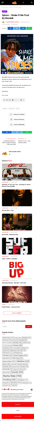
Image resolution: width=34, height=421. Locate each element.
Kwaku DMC (6, 358)
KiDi (23, 350)
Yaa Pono (6, 385)
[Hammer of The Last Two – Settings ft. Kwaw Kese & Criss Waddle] (17, 172)
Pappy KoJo (16, 366)
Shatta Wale (12, 376)
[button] (31, 389)
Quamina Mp (7, 369)
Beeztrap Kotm (6, 340)
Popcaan (24, 366)
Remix (23, 369)
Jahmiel (16, 348)
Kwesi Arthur (9, 361)
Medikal (23, 361)
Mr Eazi (6, 364)
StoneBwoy (9, 380)
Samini (6, 372)
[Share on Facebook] (10, 28)
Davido (26, 342)
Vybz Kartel (15, 383)
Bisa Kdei (15, 340)
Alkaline (18, 337)
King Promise (7, 352)
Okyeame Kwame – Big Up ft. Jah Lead (14, 283)
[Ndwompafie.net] (15, 2)
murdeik (5, 108)
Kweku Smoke (17, 358)
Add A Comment (17, 313)
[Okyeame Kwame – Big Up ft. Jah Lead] (17, 270)
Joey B (6, 350)
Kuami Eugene (20, 355)
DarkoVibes (17, 342)
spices (17, 108)
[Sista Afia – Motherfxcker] (17, 222)
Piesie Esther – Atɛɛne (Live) (11, 307)
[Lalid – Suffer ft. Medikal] (17, 246)
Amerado (26, 337)
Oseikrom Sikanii (22, 364)
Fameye (17, 345)
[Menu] (3, 2)
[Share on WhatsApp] (29, 28)
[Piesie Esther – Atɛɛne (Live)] (17, 294)
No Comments (6, 24)
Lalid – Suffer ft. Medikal (9, 258)
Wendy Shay (26, 382)
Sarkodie (17, 372)
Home (3, 7)
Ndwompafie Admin (12, 22)
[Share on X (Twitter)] (17, 28)
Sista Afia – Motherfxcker (10, 234)
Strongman (23, 380)
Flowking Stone (7, 348)
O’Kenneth (7, 366)
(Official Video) (8, 337)
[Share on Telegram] (23, 28)
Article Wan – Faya (8, 210)
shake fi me (11, 108)
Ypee (14, 385)
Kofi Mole (7, 355)
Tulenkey (6, 382)
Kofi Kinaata (18, 352)
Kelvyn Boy (15, 350)
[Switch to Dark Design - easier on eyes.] (23, 2)
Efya (10, 345)
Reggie (16, 369)
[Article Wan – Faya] (17, 197)
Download (5, 95)
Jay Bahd (24, 348)
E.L (5, 345)
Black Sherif (23, 340)
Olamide (13, 364)
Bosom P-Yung (7, 342)
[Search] (31, 2)
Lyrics (4, 11)
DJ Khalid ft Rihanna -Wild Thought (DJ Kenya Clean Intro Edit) (9, 142)
